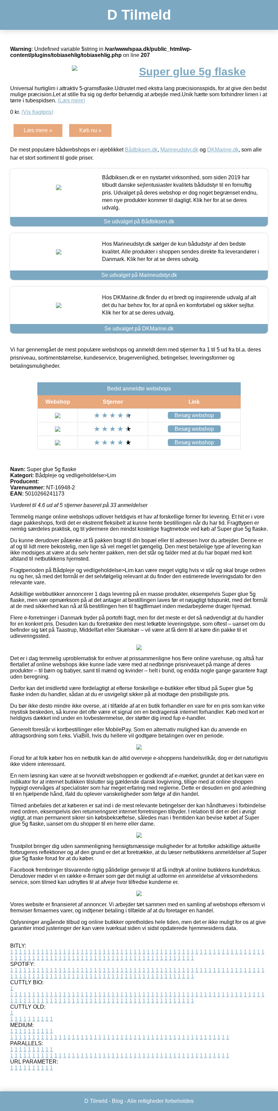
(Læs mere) (71, 100)
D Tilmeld (139, 15)
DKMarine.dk (223, 150)
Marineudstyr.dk (179, 150)
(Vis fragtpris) (37, 112)
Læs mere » (38, 130)
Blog (117, 1101)
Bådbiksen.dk (141, 150)
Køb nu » (90, 130)
